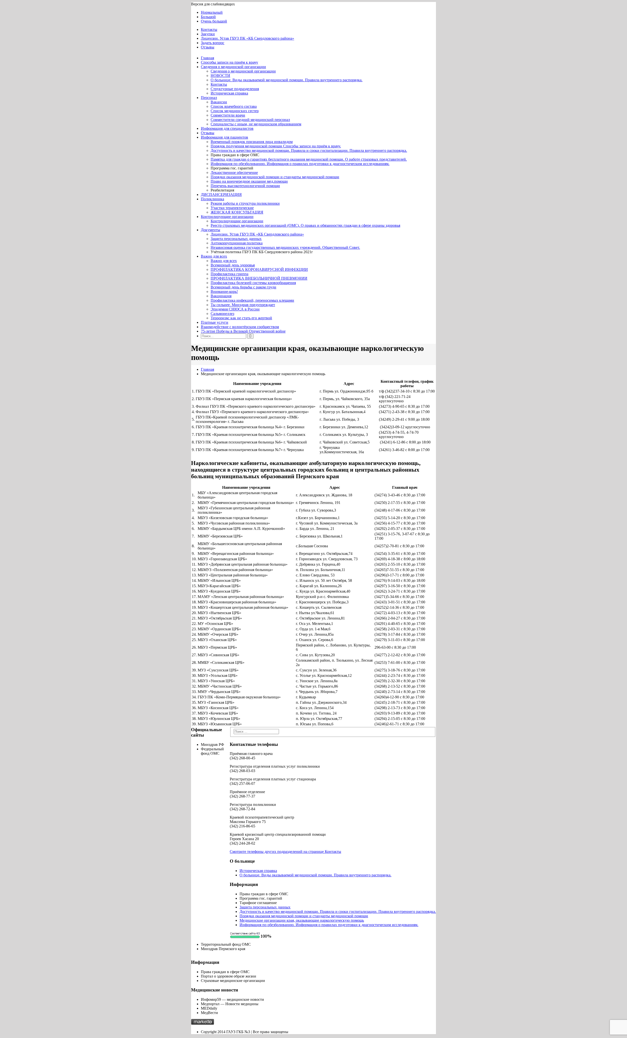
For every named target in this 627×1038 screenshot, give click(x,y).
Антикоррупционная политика (237, 243)
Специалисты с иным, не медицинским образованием (256, 124)
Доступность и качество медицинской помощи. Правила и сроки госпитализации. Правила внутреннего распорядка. (309, 150)
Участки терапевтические (232, 208)
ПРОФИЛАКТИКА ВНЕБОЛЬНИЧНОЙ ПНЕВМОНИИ (259, 278)
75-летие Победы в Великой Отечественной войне (243, 331)
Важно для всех (214, 256)
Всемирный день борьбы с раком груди (243, 287)
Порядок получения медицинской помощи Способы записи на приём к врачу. (276, 146)
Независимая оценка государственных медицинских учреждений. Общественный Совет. (285, 247)
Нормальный (212, 12)
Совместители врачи (228, 115)
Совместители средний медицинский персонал (250, 120)
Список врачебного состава (234, 106)
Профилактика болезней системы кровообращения (253, 283)
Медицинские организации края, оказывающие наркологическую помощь (302, 920)
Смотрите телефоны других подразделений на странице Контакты (285, 851)
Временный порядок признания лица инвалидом (252, 142)
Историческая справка (229, 93)
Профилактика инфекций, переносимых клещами (252, 300)
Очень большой (214, 21)
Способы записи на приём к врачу (229, 62)
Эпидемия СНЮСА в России (235, 309)
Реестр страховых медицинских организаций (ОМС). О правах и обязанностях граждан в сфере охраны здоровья (305, 225)
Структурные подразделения (235, 89)
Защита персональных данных (236, 239)
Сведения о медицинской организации (233, 67)
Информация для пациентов (224, 137)
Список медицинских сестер (235, 111)
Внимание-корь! (224, 291)
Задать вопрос (212, 43)
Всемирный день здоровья (233, 265)
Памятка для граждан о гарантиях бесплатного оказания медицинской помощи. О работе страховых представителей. (309, 159)
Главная (207, 58)
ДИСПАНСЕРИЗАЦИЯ (221, 194)
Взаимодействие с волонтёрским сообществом (240, 327)
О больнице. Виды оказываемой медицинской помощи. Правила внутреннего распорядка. (286, 80)
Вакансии (219, 102)
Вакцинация (221, 296)
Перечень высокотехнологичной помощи (245, 186)
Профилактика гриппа (229, 274)
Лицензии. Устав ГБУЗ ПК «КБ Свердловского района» (247, 38)
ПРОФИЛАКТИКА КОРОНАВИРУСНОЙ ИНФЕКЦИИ (259, 269)
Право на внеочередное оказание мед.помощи (249, 181)
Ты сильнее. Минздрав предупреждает (243, 305)
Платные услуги (214, 322)
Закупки (208, 34)
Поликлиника (212, 199)
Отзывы (207, 47)
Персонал (209, 97)
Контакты (209, 29)
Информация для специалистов (227, 128)
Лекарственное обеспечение (234, 172)
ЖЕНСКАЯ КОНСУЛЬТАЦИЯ (237, 212)
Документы (210, 230)
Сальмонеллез (222, 313)
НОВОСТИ (220, 75)
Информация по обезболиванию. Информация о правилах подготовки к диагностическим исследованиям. (300, 164)
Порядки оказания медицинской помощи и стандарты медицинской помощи (275, 177)
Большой (208, 17)
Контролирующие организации (227, 217)
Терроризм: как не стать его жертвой (241, 318)
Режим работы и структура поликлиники (245, 203)
